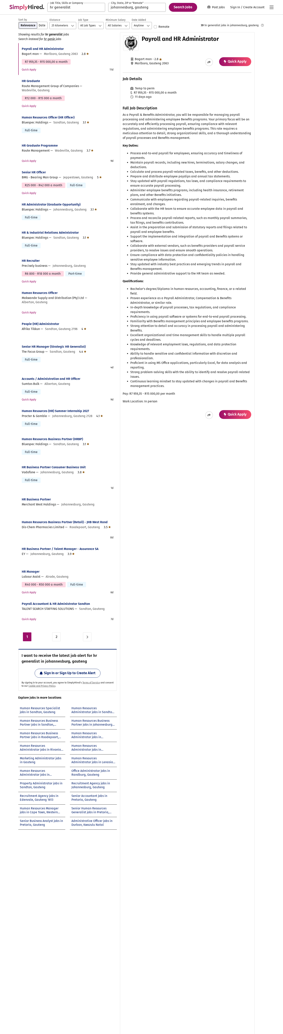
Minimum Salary (116, 20)
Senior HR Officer (34, 172)
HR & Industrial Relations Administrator (50, 232)
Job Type (83, 20)
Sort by (22, 19)
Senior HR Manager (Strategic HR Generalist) (54, 346)
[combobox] (76, 7)
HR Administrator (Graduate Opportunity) (51, 204)
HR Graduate (31, 81)
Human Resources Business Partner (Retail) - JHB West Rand (65, 522)
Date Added (139, 20)
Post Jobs (218, 7)
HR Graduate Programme (40, 145)
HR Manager (30, 571)
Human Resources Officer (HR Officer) (48, 117)
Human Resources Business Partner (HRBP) (52, 439)
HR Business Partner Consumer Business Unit (54, 467)
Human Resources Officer (40, 293)
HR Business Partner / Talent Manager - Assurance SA (60, 549)
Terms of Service (91, 682)
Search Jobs (183, 7)
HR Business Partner (36, 499)
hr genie (49, 39)
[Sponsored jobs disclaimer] (262, 25)
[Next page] (87, 636)
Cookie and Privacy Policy (41, 686)
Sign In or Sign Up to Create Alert (69, 673)
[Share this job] (209, 62)
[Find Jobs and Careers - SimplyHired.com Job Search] (26, 7)
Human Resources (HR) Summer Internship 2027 (55, 411)
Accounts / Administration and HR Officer (51, 379)
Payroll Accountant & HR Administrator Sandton (56, 604)
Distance (54, 20)
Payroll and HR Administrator (43, 49)
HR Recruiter (31, 261)
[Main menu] (271, 7)
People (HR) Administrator (40, 324)
